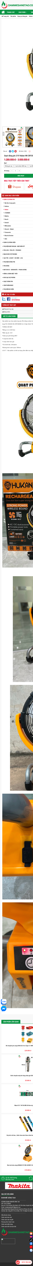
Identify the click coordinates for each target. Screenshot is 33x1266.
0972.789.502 (26, 1262)
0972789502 (16, 300)
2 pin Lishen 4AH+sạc (21, 166)
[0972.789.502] (18, 1262)
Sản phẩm (22, 12)
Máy (5, 163)
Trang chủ (10, 12)
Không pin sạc (8, 166)
